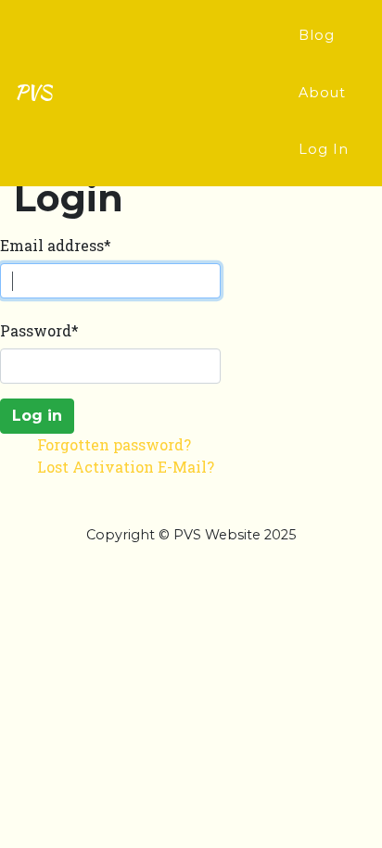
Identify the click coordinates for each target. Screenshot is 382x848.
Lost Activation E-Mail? (125, 466)
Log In (324, 149)
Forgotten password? (114, 444)
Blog (317, 35)
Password (39, 330)
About (322, 92)
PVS (33, 92)
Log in (37, 415)
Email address (55, 245)
